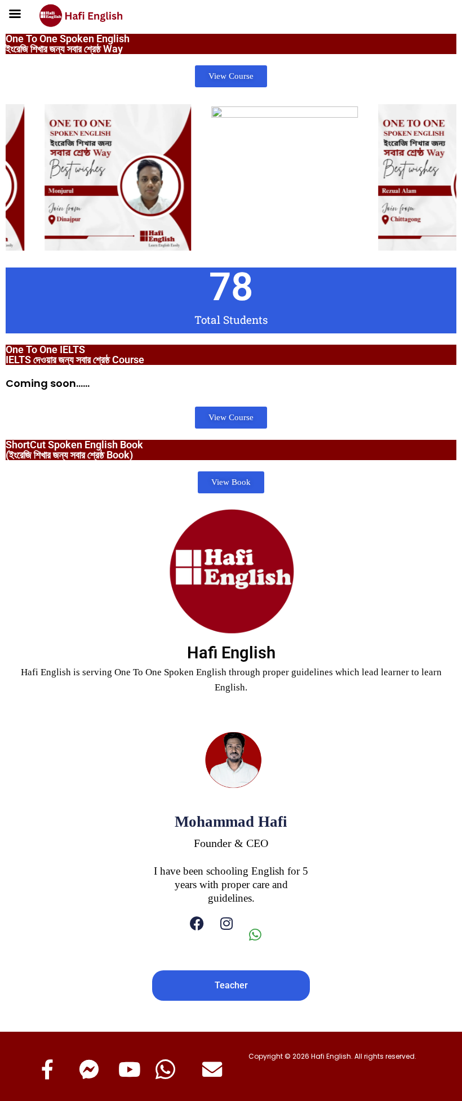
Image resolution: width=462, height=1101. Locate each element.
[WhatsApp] (261, 934)
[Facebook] (197, 934)
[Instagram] (226, 934)
